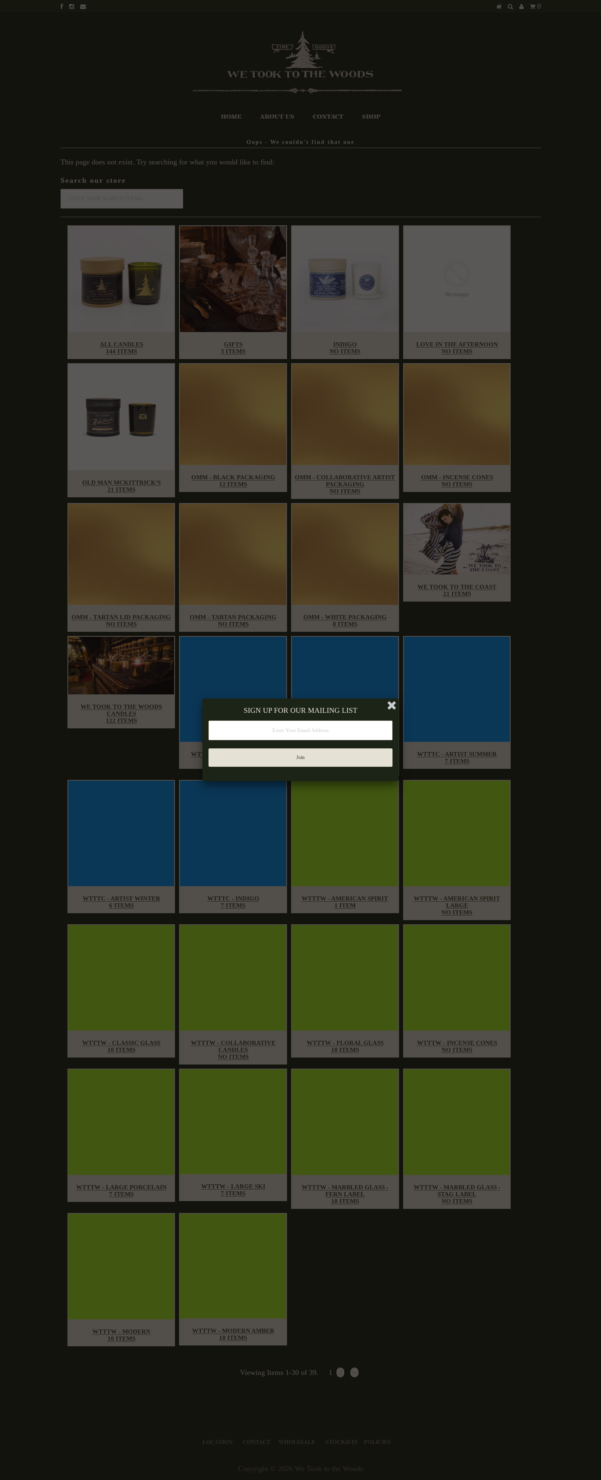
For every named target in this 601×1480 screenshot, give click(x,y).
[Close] (392, 705)
